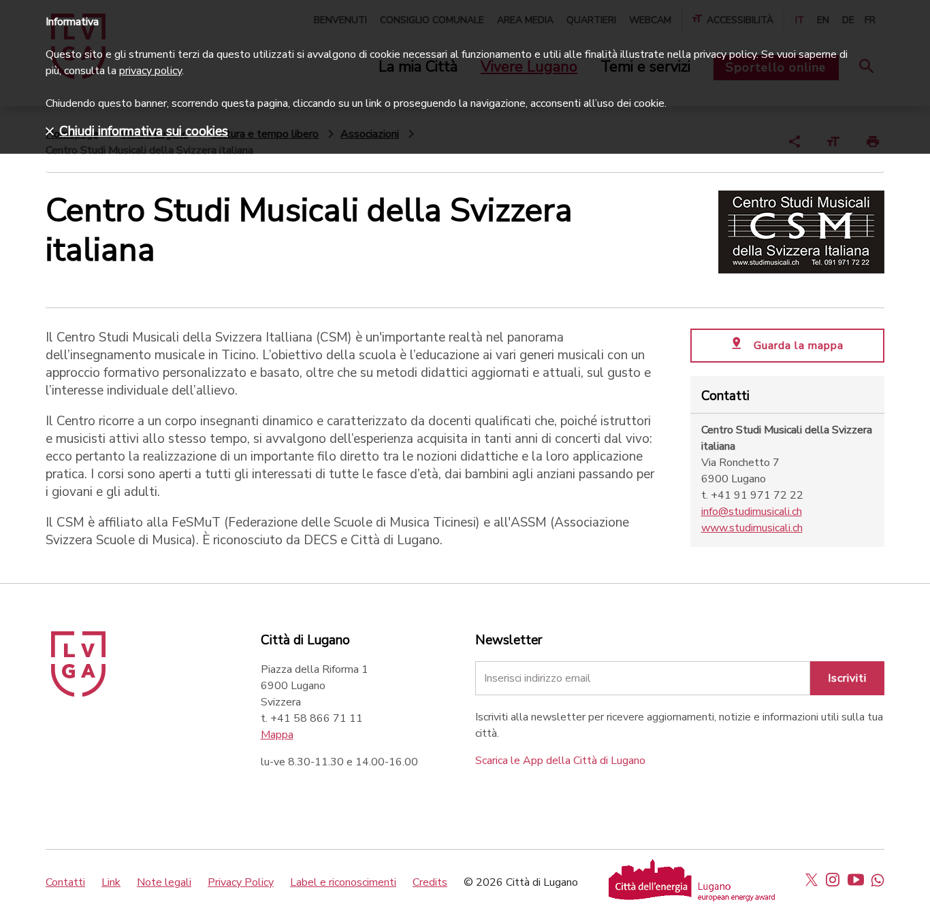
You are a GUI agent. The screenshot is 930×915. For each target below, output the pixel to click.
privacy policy (150, 70)
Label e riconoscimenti (343, 882)
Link (111, 882)
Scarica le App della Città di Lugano (560, 760)
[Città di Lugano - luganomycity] (811, 880)
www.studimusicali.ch (752, 527)
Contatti (65, 882)
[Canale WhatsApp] (877, 879)
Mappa (277, 734)
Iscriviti (847, 678)
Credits (430, 882)
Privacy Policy (241, 882)
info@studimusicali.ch (751, 511)
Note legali (164, 882)
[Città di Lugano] (78, 693)
